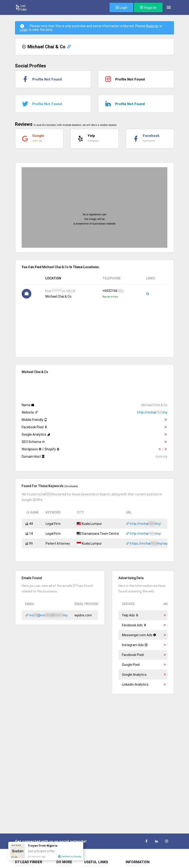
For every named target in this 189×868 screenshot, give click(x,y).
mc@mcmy (48, 615)
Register (150, 7)
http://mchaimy (152, 412)
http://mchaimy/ (145, 524)
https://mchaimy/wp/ (149, 543)
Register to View (110, 297)
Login (123, 7)
